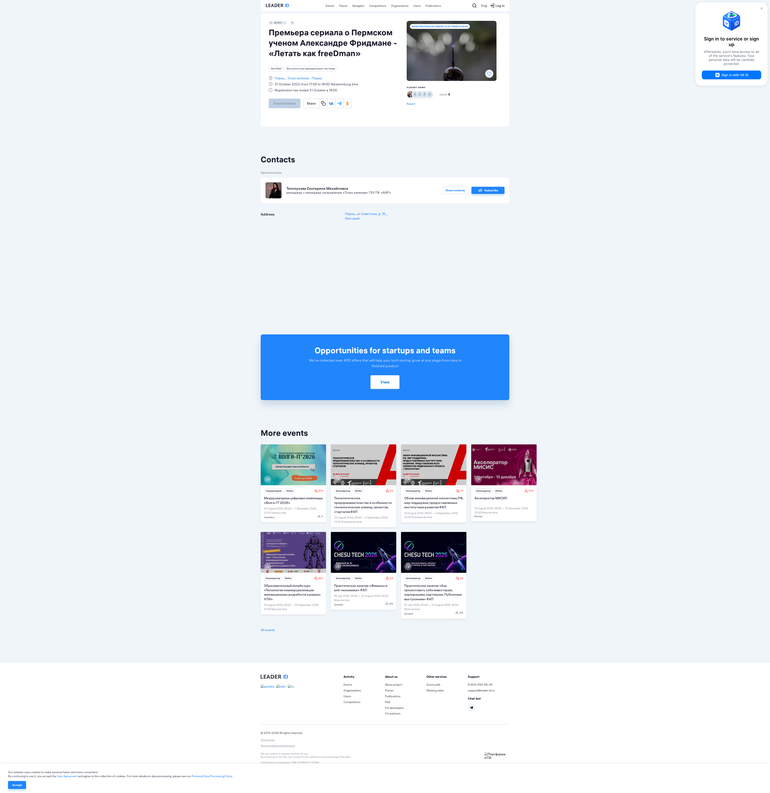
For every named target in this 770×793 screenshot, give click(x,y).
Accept (17, 785)
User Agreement (67, 776)
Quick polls (433, 684)
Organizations (399, 6)
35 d (320, 578)
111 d (531, 490)
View (385, 381)
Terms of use (268, 739)
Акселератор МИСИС (490, 498)
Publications (433, 6)
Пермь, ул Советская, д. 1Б (365, 214)
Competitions (377, 6)
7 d (461, 490)
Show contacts (455, 190)
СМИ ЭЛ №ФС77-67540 (305, 762)
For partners (392, 713)
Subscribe (491, 190)
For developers (394, 708)
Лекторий (352, 218)
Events (330, 6)
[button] (364, 677)
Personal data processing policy (278, 745)
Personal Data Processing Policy (212, 776)
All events (268, 630)
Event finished (284, 103)
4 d (391, 578)
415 (461, 612)
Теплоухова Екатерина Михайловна (317, 188)
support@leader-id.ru (481, 690)
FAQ (387, 702)
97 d (320, 490)
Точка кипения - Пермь (304, 78)
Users (417, 6)
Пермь (280, 78)
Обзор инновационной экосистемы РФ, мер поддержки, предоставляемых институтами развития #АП (433, 502)
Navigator (358, 6)
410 (391, 603)
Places (343, 6)
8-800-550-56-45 (480, 684)
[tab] (364, 677)
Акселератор (343, 490)
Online (289, 490)
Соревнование (274, 490)
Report (411, 104)
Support (473, 677)
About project (393, 684)
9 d (391, 490)
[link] (293, 483)
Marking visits (435, 690)
